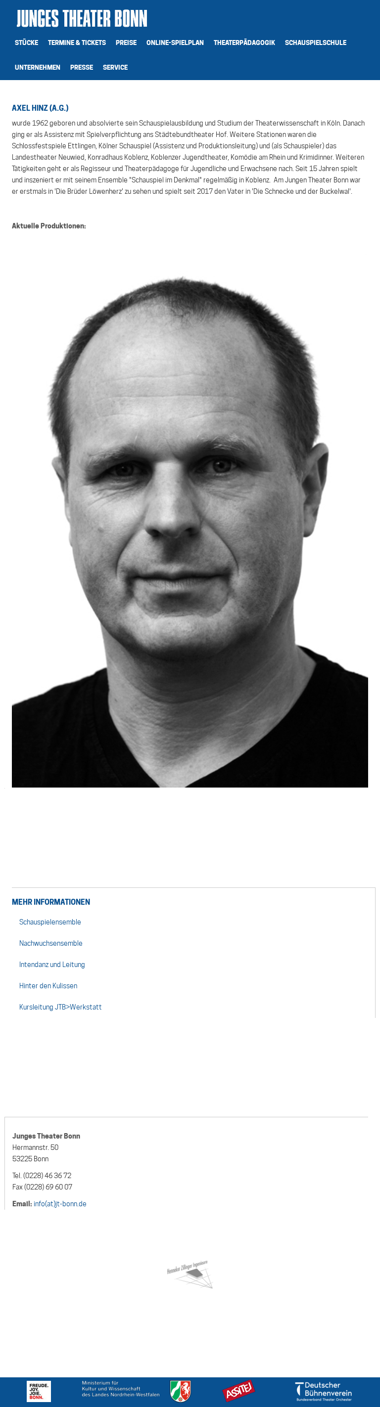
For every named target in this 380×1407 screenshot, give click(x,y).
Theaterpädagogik (244, 42)
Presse (81, 67)
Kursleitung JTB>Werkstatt (60, 1007)
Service (115, 67)
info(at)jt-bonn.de (60, 1204)
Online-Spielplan (175, 42)
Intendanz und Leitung (52, 964)
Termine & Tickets (77, 42)
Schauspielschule (315, 42)
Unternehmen (37, 67)
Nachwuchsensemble (51, 943)
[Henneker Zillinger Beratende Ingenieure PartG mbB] (190, 1272)
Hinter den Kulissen (48, 986)
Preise (126, 42)
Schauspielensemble (50, 922)
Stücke (26, 42)
